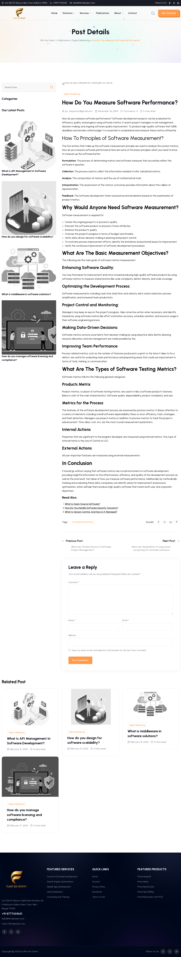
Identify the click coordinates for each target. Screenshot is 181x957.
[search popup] (153, 13)
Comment (73, 582)
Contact (132, 13)
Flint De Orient (31, 951)
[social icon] (4, 932)
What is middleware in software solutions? (26, 294)
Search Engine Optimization (60, 881)
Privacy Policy (98, 886)
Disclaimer (97, 892)
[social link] (170, 3)
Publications (102, 13)
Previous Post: (74, 541)
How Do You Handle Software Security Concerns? (91, 507)
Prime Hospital (144, 876)
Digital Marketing (72, 94)
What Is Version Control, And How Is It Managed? (91, 511)
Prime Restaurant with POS (150, 897)
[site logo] (19, 13)
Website (72, 635)
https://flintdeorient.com (13, 924)
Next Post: (169, 541)
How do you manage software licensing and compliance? (24, 814)
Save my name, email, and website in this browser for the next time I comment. (109, 650)
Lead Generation (55, 892)
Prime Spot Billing (145, 892)
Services (84, 13)
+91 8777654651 (12, 913)
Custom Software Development (62, 876)
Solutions (68, 13)
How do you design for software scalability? (27, 236)
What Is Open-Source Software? (82, 504)
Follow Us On (161, 3)
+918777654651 (60, 3)
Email (125, 620)
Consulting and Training (58, 897)
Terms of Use (98, 897)
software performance (82, 522)
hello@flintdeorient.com (84, 3)
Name (71, 620)
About (117, 13)
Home (54, 13)
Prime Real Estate (145, 886)
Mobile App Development (59, 886)
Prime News (142, 881)
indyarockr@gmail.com (81, 111)
